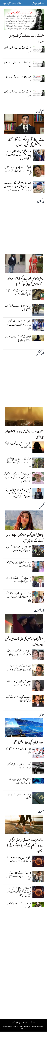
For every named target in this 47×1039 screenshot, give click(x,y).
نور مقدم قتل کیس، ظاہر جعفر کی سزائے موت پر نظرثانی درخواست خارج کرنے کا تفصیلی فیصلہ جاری (18, 155)
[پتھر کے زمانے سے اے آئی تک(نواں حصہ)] (24, 20)
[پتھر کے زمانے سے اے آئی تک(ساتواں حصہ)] (38, 64)
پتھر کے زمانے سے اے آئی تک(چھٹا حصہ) (18, 78)
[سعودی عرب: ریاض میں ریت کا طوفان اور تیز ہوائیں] (24, 417)
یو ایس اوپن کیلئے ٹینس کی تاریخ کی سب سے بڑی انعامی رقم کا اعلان (18, 548)
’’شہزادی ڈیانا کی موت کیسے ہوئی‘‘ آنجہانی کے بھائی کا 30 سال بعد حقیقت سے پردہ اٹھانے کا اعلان (17, 477)
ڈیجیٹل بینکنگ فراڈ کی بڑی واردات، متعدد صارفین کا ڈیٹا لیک (19, 781)
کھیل (9, 3)
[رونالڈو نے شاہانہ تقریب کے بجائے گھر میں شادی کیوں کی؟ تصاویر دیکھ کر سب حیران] (38, 598)
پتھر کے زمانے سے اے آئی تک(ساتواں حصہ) (17, 64)
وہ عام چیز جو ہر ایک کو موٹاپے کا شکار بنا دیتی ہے (19, 905)
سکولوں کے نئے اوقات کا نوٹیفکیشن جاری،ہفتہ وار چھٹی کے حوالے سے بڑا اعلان (19, 325)
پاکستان (14, 3)
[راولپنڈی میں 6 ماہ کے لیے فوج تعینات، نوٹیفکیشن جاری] (38, 310)
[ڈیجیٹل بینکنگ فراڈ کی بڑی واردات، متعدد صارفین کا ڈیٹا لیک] (38, 781)
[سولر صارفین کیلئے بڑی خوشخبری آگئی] (24, 728)
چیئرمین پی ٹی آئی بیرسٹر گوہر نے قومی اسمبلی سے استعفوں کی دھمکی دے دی (26, 142)
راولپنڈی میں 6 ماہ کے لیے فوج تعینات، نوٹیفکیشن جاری (18, 307)
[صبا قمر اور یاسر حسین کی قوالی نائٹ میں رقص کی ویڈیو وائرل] (24, 624)
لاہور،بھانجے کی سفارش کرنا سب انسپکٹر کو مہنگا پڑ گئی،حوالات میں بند (18, 292)
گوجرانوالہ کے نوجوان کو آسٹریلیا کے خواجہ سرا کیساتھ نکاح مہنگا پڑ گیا (18, 338)
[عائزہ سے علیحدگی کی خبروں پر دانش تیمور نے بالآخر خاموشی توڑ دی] (38, 567)
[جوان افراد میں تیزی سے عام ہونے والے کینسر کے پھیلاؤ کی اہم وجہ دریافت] (38, 862)
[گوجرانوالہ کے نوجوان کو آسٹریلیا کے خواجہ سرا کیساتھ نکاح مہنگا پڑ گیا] (38, 338)
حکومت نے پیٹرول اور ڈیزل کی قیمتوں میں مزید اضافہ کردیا (19, 765)
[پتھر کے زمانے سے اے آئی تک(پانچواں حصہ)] (38, 94)
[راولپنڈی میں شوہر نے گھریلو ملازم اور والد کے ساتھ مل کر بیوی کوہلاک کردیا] (24, 264)
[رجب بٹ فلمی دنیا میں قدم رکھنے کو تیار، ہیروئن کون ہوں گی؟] (38, 701)
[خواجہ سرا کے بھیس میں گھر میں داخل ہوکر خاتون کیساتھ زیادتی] (38, 448)
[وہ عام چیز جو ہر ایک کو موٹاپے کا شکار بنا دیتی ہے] (38, 905)
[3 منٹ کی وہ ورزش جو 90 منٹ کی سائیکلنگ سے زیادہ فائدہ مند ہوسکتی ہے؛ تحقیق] (38, 877)
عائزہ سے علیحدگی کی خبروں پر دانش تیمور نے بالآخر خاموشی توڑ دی (19, 564)
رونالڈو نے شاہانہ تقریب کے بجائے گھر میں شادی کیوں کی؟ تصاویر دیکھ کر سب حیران (18, 596)
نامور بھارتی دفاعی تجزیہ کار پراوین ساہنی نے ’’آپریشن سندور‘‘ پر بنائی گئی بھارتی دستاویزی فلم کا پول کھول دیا (18, 493)
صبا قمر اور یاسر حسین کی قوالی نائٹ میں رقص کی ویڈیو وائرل (24, 641)
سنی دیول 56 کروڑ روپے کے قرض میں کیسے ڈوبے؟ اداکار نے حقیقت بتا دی (18, 667)
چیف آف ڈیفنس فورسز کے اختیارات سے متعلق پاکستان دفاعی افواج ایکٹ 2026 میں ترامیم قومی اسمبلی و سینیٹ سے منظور (17, 186)
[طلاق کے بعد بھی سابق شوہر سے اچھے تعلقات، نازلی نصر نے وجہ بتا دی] (38, 686)
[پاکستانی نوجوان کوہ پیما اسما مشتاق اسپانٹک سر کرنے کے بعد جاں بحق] (24, 521)
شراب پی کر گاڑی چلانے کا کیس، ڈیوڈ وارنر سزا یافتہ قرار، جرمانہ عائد (19, 579)
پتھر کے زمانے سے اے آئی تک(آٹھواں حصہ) (17, 49)
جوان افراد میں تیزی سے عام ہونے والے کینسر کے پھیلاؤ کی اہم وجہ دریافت (17, 859)
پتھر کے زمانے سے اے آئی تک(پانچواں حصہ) (17, 93)
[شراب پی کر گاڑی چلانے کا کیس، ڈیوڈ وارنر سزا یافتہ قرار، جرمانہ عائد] (38, 582)
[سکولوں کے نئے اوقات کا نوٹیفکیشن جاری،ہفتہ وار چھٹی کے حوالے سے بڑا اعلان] (38, 326)
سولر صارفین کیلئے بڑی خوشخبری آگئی (28, 742)
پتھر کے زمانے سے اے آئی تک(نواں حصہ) (26, 38)
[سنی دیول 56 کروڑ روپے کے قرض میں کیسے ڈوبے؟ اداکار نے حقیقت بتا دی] (38, 671)
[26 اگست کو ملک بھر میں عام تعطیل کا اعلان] (38, 753)
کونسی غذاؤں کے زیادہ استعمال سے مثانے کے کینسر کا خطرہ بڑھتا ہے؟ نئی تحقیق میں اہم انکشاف (19, 891)
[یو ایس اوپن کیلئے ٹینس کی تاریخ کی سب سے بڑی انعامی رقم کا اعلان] (38, 552)
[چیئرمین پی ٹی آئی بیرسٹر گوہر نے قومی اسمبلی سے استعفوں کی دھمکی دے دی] (24, 125)
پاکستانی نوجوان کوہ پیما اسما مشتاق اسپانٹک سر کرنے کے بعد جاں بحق (25, 537)
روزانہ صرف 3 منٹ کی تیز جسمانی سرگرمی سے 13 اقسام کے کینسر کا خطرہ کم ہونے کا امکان (25, 845)
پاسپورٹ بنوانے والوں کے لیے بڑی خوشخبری (19, 795)
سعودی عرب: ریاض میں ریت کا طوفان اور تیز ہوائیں (24, 434)
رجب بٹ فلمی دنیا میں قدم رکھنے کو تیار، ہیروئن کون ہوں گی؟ (18, 698)
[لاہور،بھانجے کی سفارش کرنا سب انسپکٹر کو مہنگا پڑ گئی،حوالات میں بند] (38, 295)
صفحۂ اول (19, 3)
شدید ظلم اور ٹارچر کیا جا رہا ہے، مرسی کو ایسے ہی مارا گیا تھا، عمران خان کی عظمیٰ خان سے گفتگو (17, 170)
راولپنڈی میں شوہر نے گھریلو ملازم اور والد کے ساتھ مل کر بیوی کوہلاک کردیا (25, 281)
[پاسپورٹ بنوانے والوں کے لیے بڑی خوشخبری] (38, 799)
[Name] (43, 3)
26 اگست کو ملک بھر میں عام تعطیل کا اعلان (18, 750)
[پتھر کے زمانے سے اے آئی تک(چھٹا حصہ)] (38, 79)
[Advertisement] (23, 227)
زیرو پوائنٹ (4, 3)
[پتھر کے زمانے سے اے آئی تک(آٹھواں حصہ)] (38, 50)
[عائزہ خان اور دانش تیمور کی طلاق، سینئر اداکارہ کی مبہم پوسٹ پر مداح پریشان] (38, 655)
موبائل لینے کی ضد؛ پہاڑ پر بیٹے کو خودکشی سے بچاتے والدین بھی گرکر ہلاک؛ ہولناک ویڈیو (18, 462)
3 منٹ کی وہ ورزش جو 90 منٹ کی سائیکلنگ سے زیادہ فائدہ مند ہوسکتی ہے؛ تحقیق (18, 876)
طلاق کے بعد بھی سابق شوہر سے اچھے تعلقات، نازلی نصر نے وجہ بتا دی (19, 683)
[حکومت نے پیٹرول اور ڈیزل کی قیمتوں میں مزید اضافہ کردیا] (38, 769)
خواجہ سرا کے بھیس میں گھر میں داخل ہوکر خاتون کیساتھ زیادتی (18, 445)
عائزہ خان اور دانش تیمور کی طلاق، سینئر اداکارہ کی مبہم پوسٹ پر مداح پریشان (19, 652)
